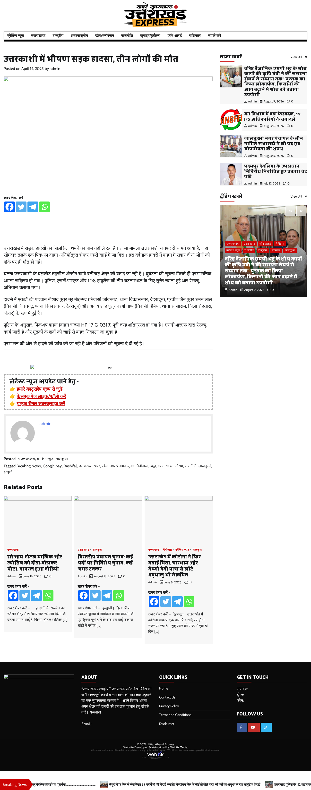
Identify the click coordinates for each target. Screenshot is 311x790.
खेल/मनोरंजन (104, 35)
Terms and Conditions (175, 715)
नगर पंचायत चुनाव (122, 466)
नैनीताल (142, 466)
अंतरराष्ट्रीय (79, 35)
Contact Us (167, 697)
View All (296, 57)
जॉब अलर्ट (175, 35)
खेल (105, 466)
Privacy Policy (169, 706)
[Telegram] (32, 207)
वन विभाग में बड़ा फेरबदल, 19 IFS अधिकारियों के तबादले (272, 116)
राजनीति (127, 35)
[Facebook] (9, 207)
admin (55, 68)
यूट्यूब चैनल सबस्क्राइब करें (41, 403)
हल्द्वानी (8, 472)
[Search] (301, 35)
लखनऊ (276, 250)
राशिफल (195, 35)
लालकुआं (61, 458)
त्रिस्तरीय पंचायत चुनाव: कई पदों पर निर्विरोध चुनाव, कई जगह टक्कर (105, 562)
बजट (161, 466)
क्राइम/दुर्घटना (150, 35)
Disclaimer (166, 724)
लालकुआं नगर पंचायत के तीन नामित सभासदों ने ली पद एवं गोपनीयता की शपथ (273, 143)
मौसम (179, 466)
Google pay (52, 466)
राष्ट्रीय (58, 35)
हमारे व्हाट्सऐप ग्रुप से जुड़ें (39, 389)
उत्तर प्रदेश (232, 243)
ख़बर (97, 466)
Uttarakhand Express (161, 744)
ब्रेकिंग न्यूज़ (15, 35)
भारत (169, 466)
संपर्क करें (214, 35)
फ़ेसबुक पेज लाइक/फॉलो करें (41, 396)
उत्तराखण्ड (38, 35)
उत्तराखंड (85, 466)
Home (163, 688)
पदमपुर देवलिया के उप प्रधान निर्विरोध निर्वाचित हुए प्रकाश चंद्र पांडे (275, 171)
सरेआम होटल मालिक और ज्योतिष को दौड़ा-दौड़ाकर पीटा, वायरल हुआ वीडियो (34, 562)
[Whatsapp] (44, 207)
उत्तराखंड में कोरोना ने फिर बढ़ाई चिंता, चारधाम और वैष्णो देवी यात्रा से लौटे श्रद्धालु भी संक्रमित (174, 565)
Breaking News (29, 466)
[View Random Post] (292, 35)
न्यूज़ (153, 466)
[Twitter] (21, 207)
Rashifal (70, 466)
